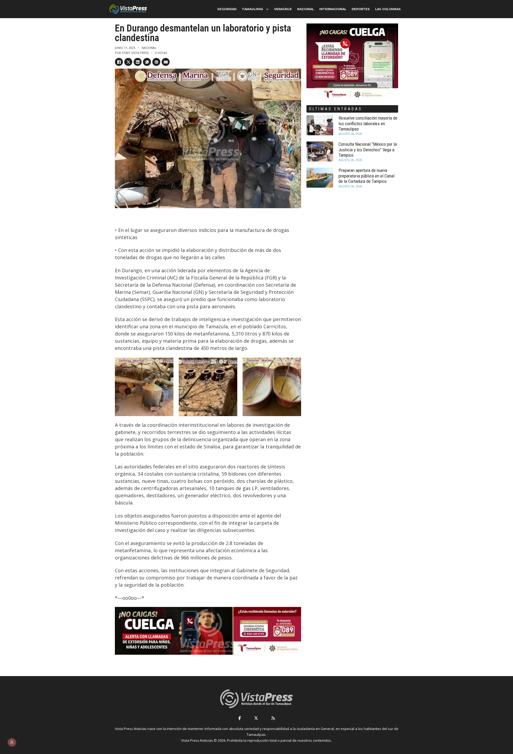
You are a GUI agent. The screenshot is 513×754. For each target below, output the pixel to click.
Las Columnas (388, 9)
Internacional (332, 9)
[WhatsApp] (147, 62)
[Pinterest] (156, 62)
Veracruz (283, 9)
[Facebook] (119, 62)
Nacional (305, 9)
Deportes (361, 9)
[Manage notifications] (11, 742)
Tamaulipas (252, 9)
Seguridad (226, 9)
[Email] (166, 62)
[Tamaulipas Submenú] (267, 9)
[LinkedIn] (138, 62)
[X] (128, 62)
